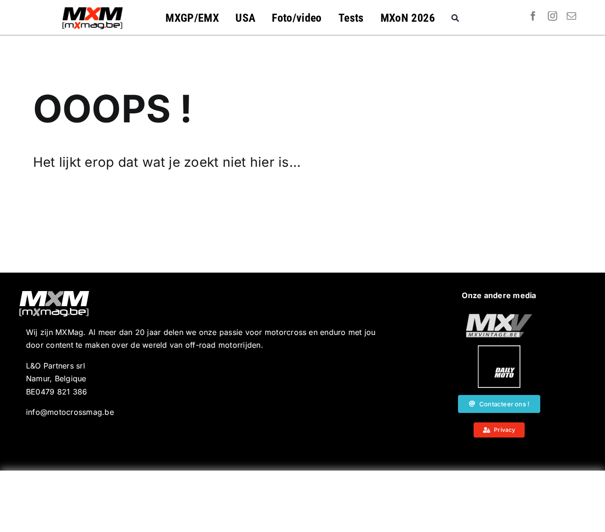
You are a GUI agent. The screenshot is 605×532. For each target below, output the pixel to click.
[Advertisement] (302, 501)
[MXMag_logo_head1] (92, 9)
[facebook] (533, 16)
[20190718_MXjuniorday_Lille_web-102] (499, 349)
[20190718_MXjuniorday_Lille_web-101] (499, 317)
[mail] (571, 16)
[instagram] (552, 16)
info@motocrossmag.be (70, 412)
